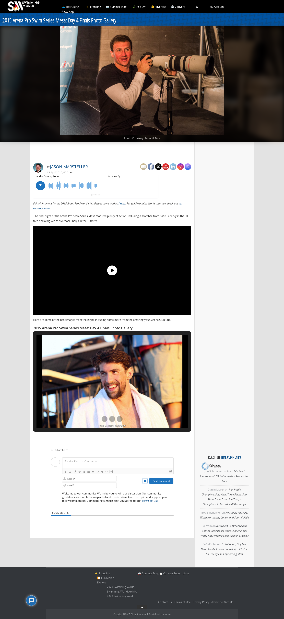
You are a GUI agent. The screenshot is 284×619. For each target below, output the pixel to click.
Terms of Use (150, 501)
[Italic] (70, 472)
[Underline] (74, 472)
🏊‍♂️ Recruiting (70, 7)
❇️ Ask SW (139, 7)
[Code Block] (97, 472)
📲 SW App (67, 12)
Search (178, 573)
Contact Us (165, 602)
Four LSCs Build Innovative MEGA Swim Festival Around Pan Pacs (224, 476)
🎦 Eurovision (105, 578)
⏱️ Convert (178, 7)
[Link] (102, 472)
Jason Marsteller (69, 166)
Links (186, 573)
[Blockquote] (93, 472)
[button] (104, 419)
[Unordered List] (88, 472)
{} (107, 471)
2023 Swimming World (120, 596)
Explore (101, 582)
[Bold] (65, 472)
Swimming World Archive (122, 591)
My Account (217, 7)
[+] (111, 471)
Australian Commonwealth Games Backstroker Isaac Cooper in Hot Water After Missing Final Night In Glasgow (224, 531)
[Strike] (79, 472)
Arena (122, 203)
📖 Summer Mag (116, 7)
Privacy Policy (201, 602)
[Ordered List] (84, 472)
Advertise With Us (222, 602)
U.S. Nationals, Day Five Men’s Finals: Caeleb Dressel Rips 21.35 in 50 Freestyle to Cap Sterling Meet (224, 549)
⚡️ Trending (93, 7)
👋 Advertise (158, 7)
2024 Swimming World (120, 587)
